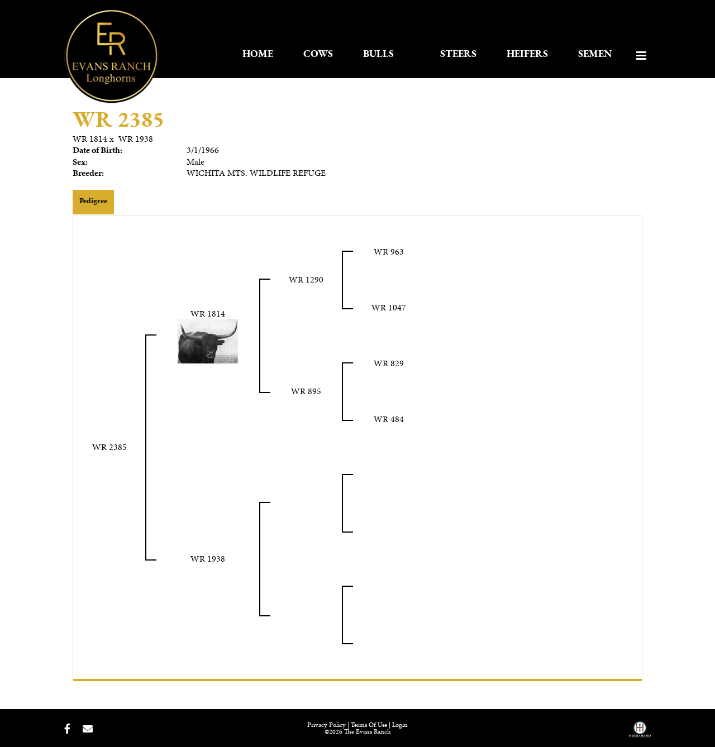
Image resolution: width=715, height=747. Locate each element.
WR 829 (389, 363)
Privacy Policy (326, 724)
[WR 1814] (208, 340)
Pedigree (93, 200)
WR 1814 (90, 138)
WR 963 (389, 251)
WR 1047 (388, 307)
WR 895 (306, 391)
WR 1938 (135, 138)
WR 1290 (306, 279)
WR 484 (389, 419)
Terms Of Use (369, 724)
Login (400, 724)
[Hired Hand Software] (640, 733)
